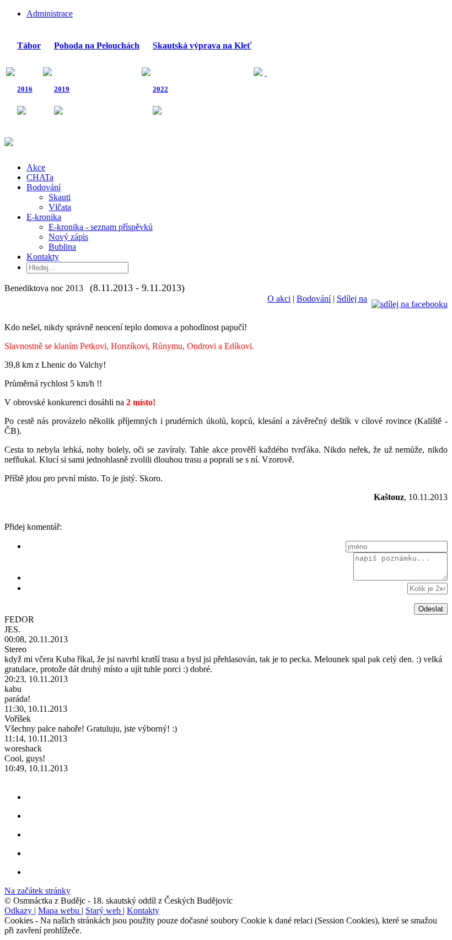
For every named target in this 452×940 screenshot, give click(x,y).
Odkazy (19, 910)
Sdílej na (352, 298)
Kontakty (42, 256)
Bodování (43, 187)
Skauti (60, 197)
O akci (278, 298)
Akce (35, 167)
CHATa (39, 177)
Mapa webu (60, 910)
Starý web (104, 910)
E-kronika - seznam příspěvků (101, 227)
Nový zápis (68, 236)
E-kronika (43, 217)
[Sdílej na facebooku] (410, 298)
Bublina (62, 246)
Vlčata (60, 207)
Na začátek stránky (37, 890)
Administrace (49, 13)
